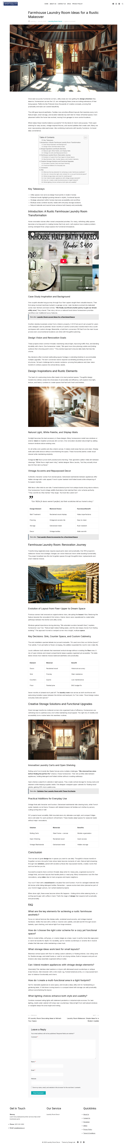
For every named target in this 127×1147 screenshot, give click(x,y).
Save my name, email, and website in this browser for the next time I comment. (57, 1087)
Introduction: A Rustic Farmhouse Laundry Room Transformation (61, 142)
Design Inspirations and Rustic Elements (53, 149)
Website (33, 1078)
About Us (53, 4)
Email (33, 1070)
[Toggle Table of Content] (84, 137)
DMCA (69, 4)
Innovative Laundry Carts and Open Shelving (57, 163)
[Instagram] (116, 4)
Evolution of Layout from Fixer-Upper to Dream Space (59, 157)
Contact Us (62, 4)
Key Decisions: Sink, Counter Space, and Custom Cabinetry (61, 159)
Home (46, 4)
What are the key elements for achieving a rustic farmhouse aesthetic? (64, 172)
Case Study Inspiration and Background (54, 144)
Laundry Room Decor (55, 21)
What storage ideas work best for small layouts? (58, 176)
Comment (34, 1037)
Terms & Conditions (89, 1133)
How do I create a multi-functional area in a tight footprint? (61, 180)
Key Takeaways (48, 140)
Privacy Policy (77, 4)
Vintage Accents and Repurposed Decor (55, 153)
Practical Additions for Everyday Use (54, 165)
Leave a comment (69, 21)
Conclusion (44, 167)
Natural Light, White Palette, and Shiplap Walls (57, 151)
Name (33, 1061)
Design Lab (71, 1142)
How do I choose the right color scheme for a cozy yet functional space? (65, 174)
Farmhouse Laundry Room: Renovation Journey (56, 155)
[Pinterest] (119, 4)
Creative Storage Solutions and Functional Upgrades (57, 161)
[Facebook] (113, 4)
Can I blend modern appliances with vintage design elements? (62, 178)
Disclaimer (86, 1122)
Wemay (33, 21)
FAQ (42, 170)
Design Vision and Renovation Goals (54, 146)
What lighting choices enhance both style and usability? (60, 182)
